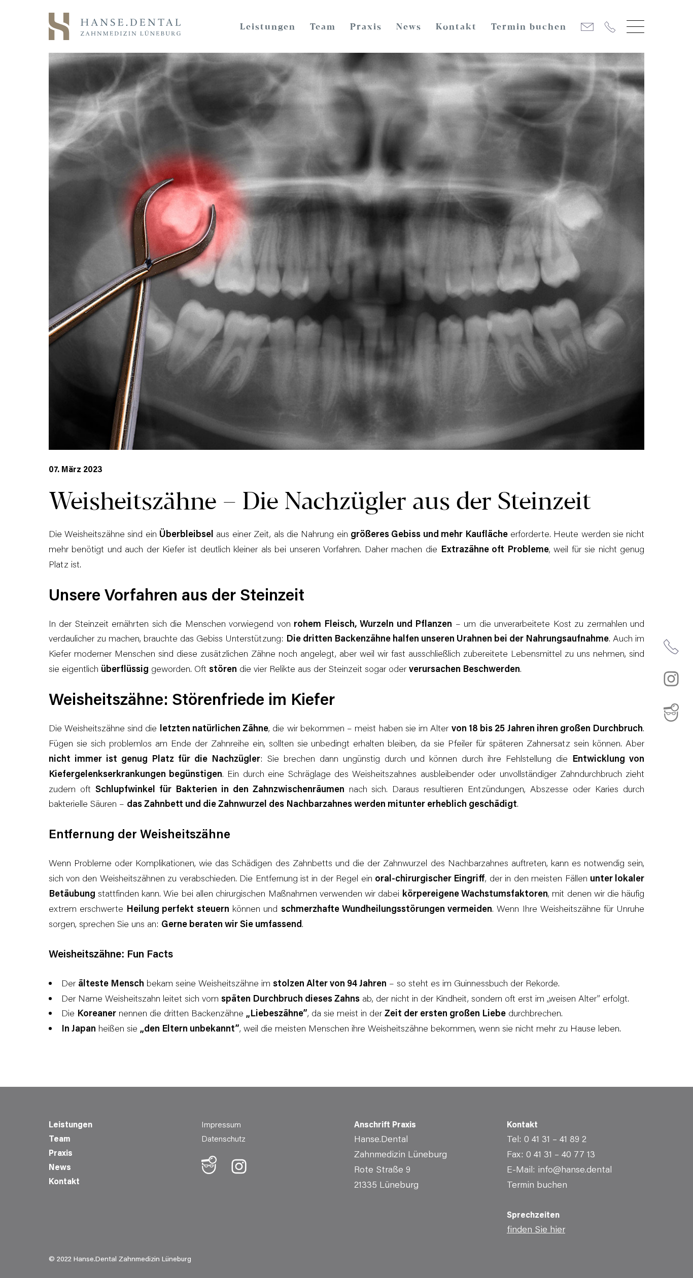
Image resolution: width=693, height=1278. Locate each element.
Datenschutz (223, 1138)
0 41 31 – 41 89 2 (555, 1138)
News (409, 27)
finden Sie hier (536, 1229)
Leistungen (268, 27)
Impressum (221, 1124)
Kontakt (456, 27)
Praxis (366, 27)
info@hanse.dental (575, 1169)
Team (323, 27)
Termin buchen (529, 27)
